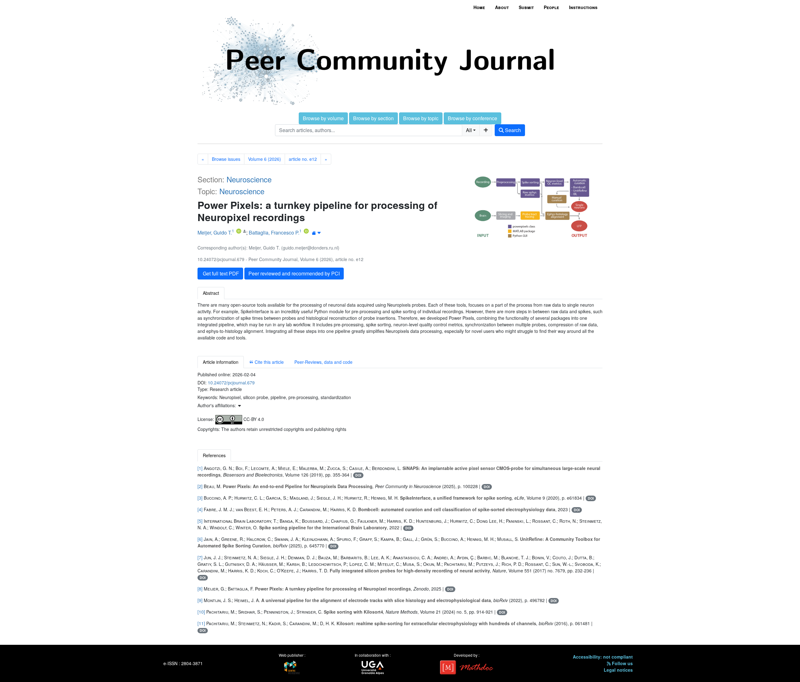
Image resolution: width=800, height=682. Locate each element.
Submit (526, 7)
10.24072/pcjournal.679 (231, 382)
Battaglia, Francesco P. (274, 232)
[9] (200, 600)
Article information (220, 362)
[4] (200, 509)
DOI (358, 475)
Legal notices (618, 670)
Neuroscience (249, 179)
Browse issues (226, 159)
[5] (200, 521)
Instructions (583, 7)
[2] (200, 486)
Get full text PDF (220, 273)
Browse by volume (323, 118)
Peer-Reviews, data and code (323, 362)
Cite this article (268, 362)
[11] (201, 623)
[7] (200, 557)
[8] (200, 589)
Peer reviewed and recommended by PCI (294, 273)
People (551, 7)
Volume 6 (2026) (264, 159)
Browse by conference (472, 118)
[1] (200, 468)
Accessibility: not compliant (603, 657)
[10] (201, 612)
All (469, 130)
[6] (200, 539)
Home (479, 7)
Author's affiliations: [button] (217, 405)
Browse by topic (420, 118)
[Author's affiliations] (316, 233)
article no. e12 (303, 159)
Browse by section (373, 118)
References (214, 455)
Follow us (622, 663)
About (502, 7)
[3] (200, 498)
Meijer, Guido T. (215, 232)
